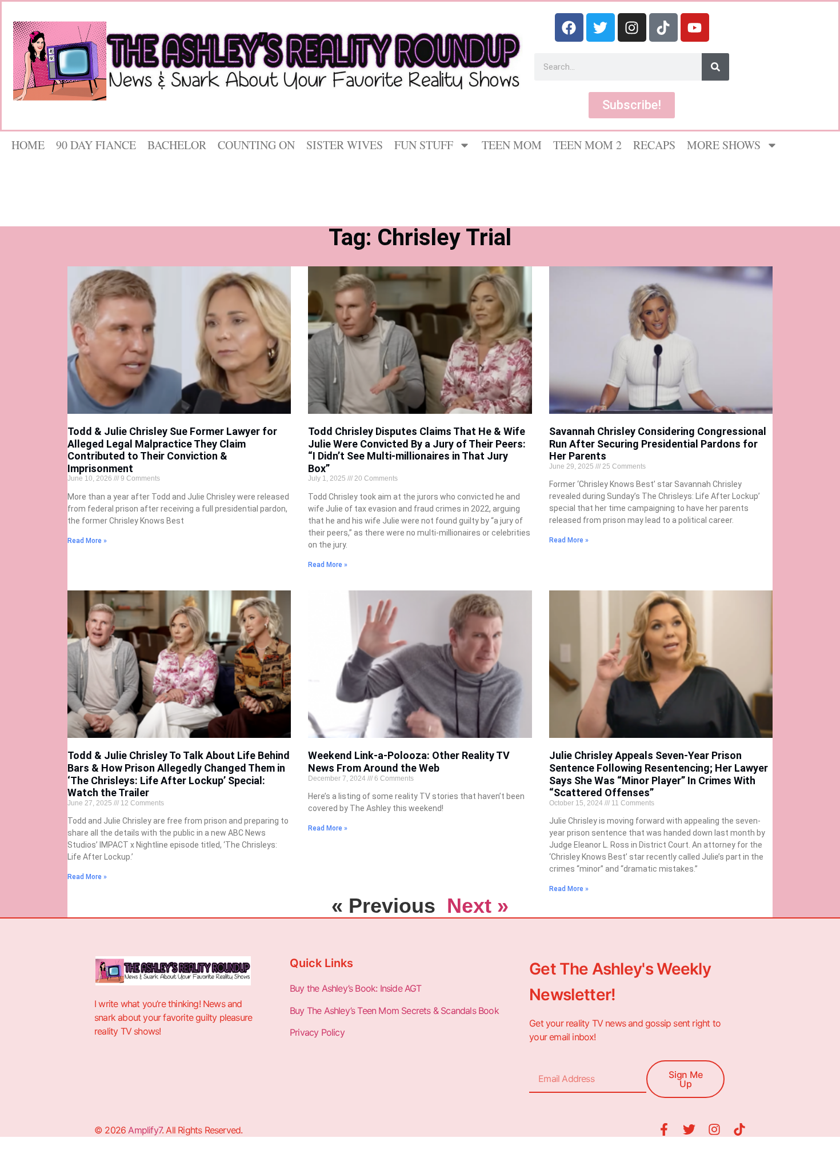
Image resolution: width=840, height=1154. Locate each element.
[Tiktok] (663, 27)
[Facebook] (569, 27)
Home (28, 145)
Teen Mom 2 (587, 145)
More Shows (724, 145)
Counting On (256, 145)
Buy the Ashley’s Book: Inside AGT (356, 988)
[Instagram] (632, 27)
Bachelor (176, 145)
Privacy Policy (318, 1032)
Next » (478, 905)
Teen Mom (512, 145)
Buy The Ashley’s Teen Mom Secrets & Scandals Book (394, 1010)
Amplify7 (145, 1130)
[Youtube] (695, 27)
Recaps (654, 145)
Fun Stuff (423, 145)
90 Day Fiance (96, 145)
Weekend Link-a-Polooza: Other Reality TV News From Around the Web (409, 761)
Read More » (87, 541)
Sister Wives (344, 145)
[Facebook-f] (664, 1129)
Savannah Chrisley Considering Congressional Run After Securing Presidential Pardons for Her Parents (657, 443)
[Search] (715, 67)
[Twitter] (600, 27)
